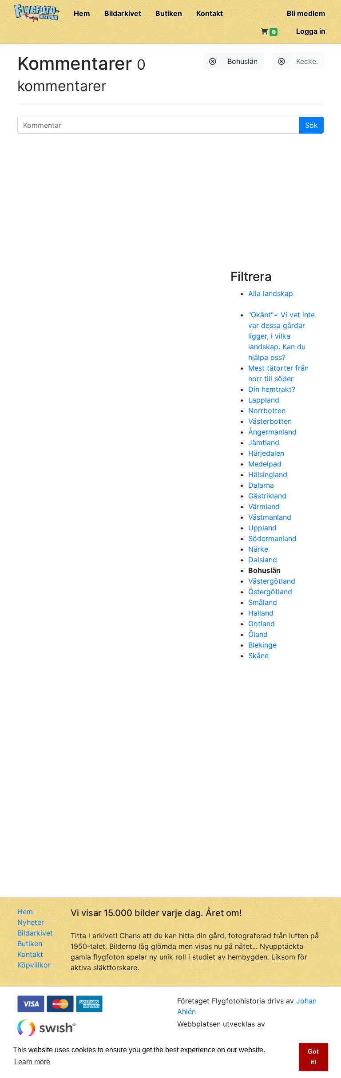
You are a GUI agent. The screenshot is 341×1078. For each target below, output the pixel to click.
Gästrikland (267, 495)
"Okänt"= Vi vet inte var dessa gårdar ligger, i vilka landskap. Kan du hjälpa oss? (281, 336)
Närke (258, 549)
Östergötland (270, 591)
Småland (262, 602)
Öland (258, 634)
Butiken (168, 13)
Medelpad (265, 463)
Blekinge (262, 644)
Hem (82, 13)
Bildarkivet (122, 13)
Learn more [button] (32, 1062)
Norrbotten (266, 410)
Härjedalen (266, 453)
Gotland (261, 623)
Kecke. (307, 61)
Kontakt (209, 13)
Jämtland (263, 442)
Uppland (262, 527)
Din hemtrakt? (271, 389)
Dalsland (262, 559)
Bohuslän (242, 61)
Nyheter (30, 922)
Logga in (310, 31)
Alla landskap (270, 293)
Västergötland (271, 581)
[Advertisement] (170, 203)
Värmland (264, 506)
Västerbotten (270, 421)
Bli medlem (306, 13)
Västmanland (269, 517)
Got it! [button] (313, 1057)
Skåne (258, 655)
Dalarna (261, 485)
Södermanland (272, 538)
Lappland (263, 399)
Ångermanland (272, 431)
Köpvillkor (34, 964)
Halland (261, 612)
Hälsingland (267, 474)
